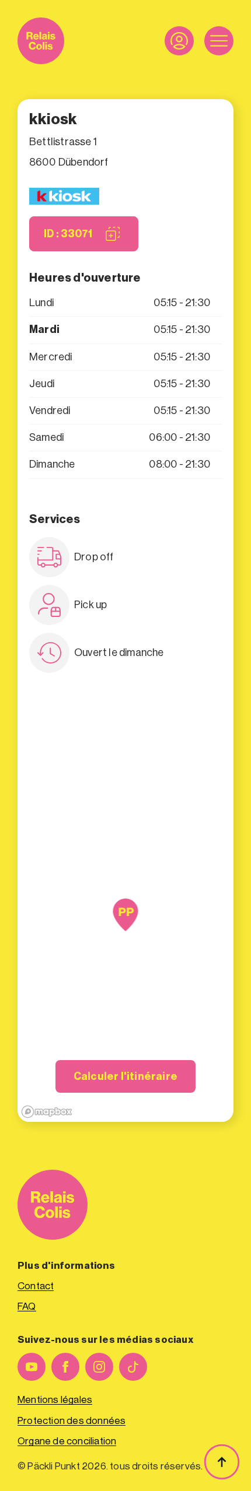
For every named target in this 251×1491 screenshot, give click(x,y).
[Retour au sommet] (221, 1461)
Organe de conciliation (67, 1441)
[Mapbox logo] (46, 1111)
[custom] (133, 1367)
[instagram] (99, 1367)
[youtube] (32, 1367)
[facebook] (65, 1367)
